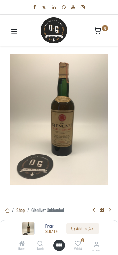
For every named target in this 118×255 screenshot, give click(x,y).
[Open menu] (59, 245)
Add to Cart (85, 228)
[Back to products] (102, 209)
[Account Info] (96, 243)
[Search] (40, 243)
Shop (20, 209)
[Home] (22, 243)
